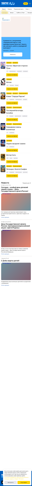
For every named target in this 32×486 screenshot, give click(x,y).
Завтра (12, 12)
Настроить (11, 482)
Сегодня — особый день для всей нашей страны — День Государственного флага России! (14, 189)
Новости (28, 9)
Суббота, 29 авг (20, 12)
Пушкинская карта (18, 9)
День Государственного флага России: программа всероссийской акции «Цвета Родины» (15, 226)
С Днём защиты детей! (10, 261)
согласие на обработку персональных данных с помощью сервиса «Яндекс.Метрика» (16, 478)
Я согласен (24, 482)
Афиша (4, 9)
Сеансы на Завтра (12, 75)
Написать (13, 54)
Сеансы (10, 9)
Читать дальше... (5, 217)
